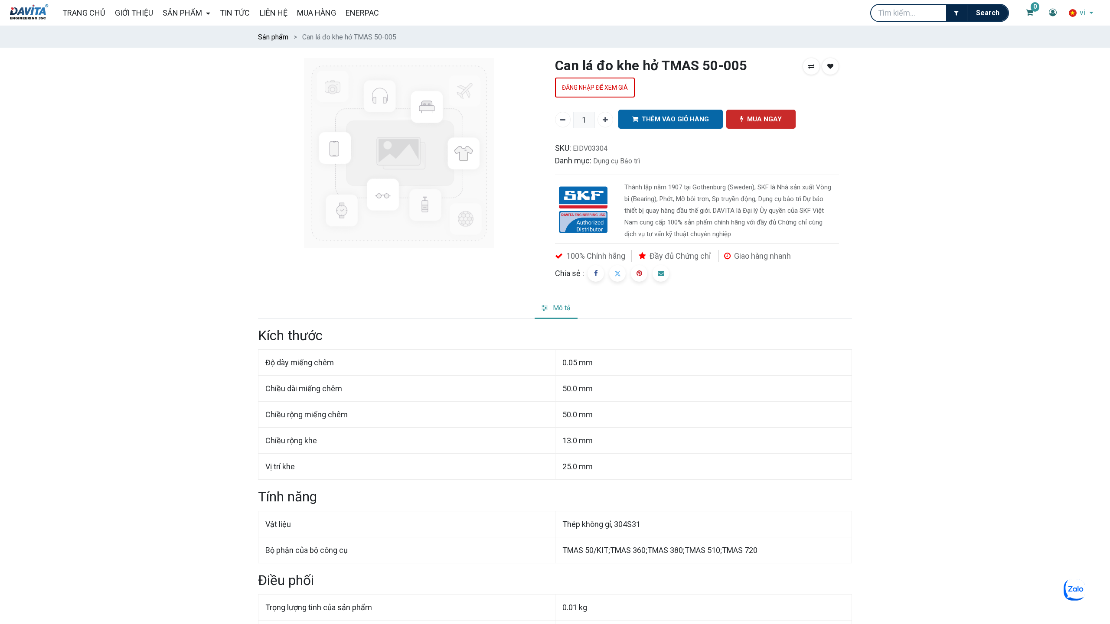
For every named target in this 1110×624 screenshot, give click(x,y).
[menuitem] (83, 13)
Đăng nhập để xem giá (595, 87)
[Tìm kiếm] (987, 13)
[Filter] (956, 13)
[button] (811, 66)
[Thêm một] (605, 119)
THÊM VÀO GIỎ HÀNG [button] (675, 119)
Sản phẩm (273, 37)
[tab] (556, 309)
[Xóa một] (563, 119)
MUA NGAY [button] (764, 119)
